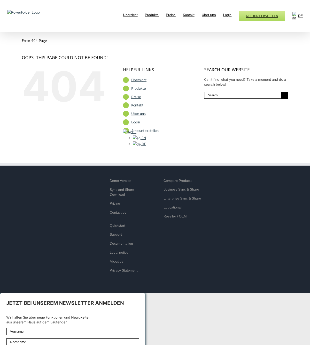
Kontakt (137, 105)
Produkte (138, 88)
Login (135, 122)
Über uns (138, 114)
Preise (136, 97)
